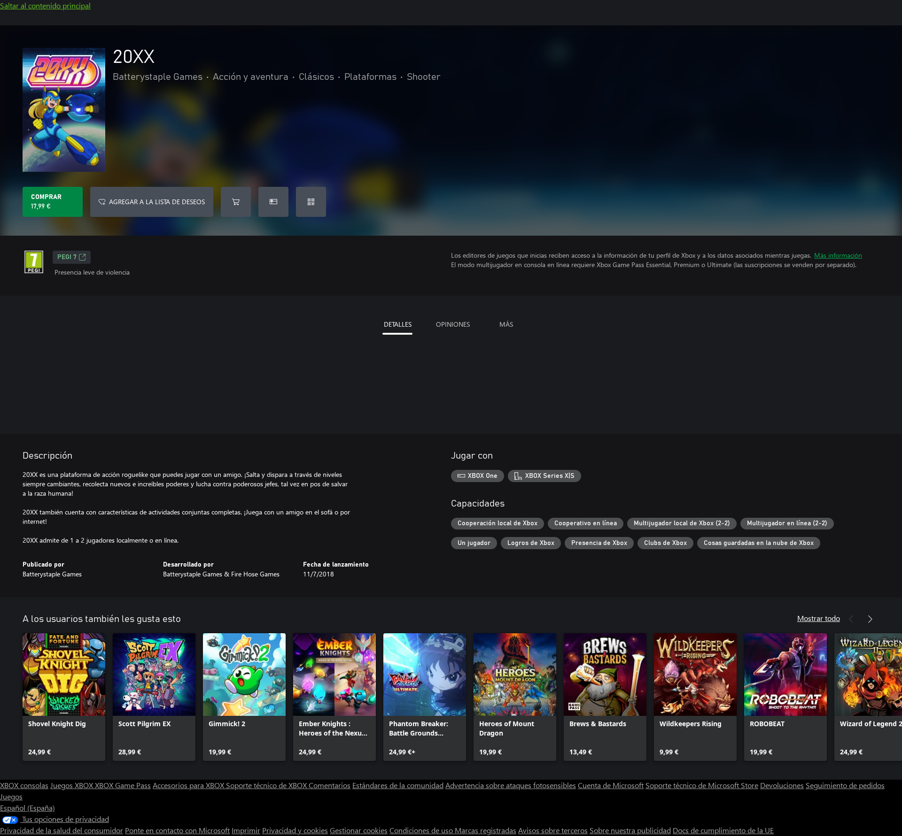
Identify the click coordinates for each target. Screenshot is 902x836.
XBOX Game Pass (123, 785)
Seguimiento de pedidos (845, 785)
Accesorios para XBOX (189, 785)
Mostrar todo (818, 618)
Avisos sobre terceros (553, 830)
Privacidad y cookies (295, 830)
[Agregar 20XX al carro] (236, 202)
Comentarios (329, 785)
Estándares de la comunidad (397, 785)
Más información (838, 255)
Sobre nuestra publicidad (630, 830)
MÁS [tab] (506, 324)
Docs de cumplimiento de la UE (723, 830)
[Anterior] (851, 619)
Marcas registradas (485, 830)
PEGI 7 (67, 257)
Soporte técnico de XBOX (267, 785)
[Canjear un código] (311, 202)
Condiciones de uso (422, 830)
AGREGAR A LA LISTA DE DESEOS (157, 201)
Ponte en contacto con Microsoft (177, 830)
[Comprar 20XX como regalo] (273, 202)
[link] (64, 697)
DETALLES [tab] (398, 324)
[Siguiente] (870, 619)
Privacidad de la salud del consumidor (61, 830)
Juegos (11, 796)
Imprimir (246, 830)
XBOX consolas (24, 785)
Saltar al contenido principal (45, 5)
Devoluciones (782, 785)
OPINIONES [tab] (453, 324)
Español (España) (27, 808)
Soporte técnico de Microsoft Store (701, 785)
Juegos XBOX (72, 785)
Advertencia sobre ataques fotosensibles (510, 785)
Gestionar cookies (359, 830)
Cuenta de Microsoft (611, 785)
